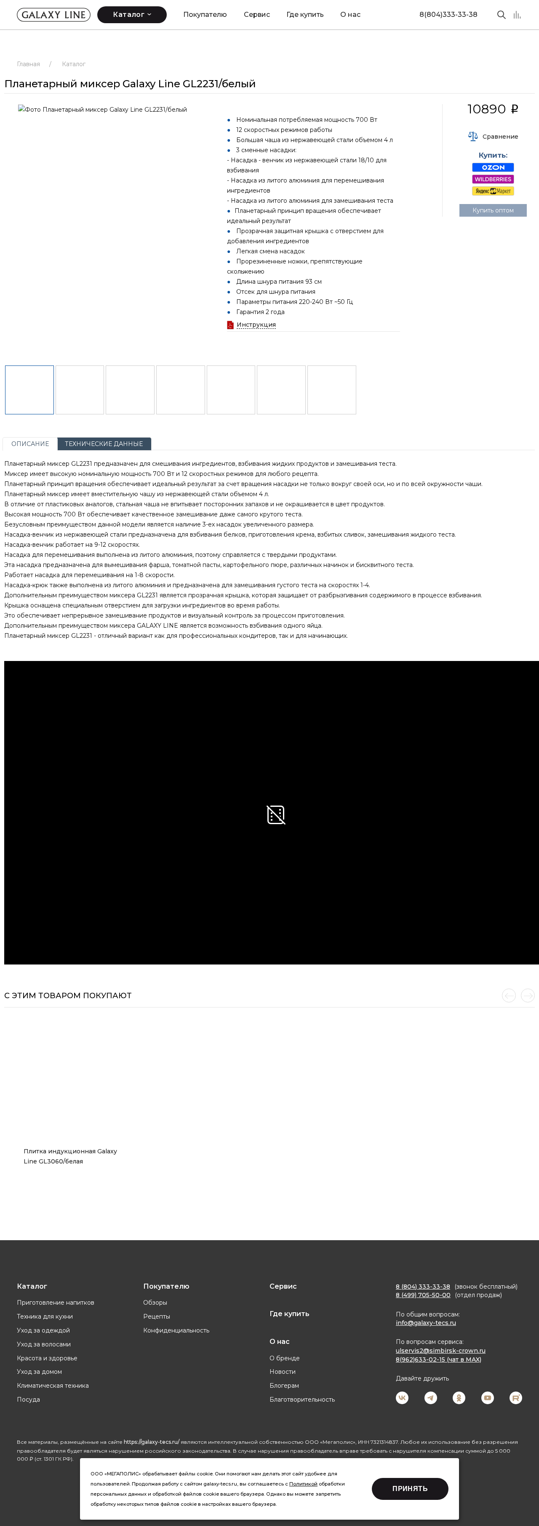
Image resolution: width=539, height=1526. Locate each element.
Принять (410, 1488)
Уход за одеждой (43, 1330)
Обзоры (155, 1302)
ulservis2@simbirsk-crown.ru (441, 1350)
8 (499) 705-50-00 (423, 1295)
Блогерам (284, 1385)
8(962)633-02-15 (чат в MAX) (438, 1359)
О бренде (285, 1358)
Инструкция (256, 324)
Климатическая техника (53, 1385)
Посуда (28, 1399)
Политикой (303, 1484)
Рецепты (156, 1316)
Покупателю (205, 15)
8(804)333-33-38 (448, 15)
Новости (283, 1372)
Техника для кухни (45, 1316)
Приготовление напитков (55, 1302)
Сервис (257, 15)
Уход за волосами (44, 1344)
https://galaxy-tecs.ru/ (151, 1442)
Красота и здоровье (47, 1358)
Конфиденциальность (176, 1330)
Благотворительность (302, 1399)
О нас (350, 15)
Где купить (305, 15)
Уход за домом (39, 1372)
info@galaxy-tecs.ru (426, 1323)
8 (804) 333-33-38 (423, 1286)
